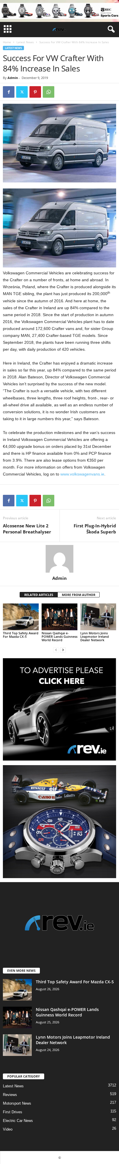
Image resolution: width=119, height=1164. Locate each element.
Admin (13, 78)
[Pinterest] (35, 92)
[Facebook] (8, 92)
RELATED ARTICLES (38, 595)
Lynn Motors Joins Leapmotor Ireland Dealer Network (94, 636)
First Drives (12, 1112)
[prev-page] (56, 650)
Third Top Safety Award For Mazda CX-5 (20, 635)
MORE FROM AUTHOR (78, 595)
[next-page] (63, 650)
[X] (22, 92)
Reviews (10, 1095)
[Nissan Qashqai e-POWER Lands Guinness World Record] (59, 616)
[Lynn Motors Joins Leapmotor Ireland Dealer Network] (98, 616)
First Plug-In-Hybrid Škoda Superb (95, 529)
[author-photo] (59, 559)
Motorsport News (17, 1103)
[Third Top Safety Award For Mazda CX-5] (21, 616)
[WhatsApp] (48, 92)
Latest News (25, 42)
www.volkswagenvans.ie (82, 474)
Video (7, 1129)
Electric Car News (18, 1120)
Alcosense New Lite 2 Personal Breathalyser (27, 529)
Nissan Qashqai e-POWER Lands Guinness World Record (59, 636)
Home (7, 42)
